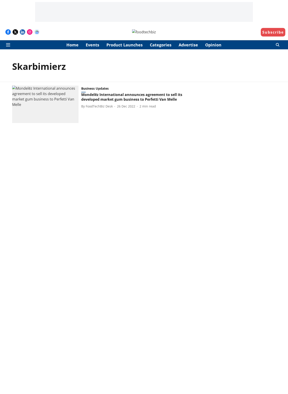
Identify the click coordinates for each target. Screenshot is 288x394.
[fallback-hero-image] (46, 104)
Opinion (213, 45)
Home (72, 45)
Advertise (188, 45)
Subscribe (273, 32)
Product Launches (124, 45)
